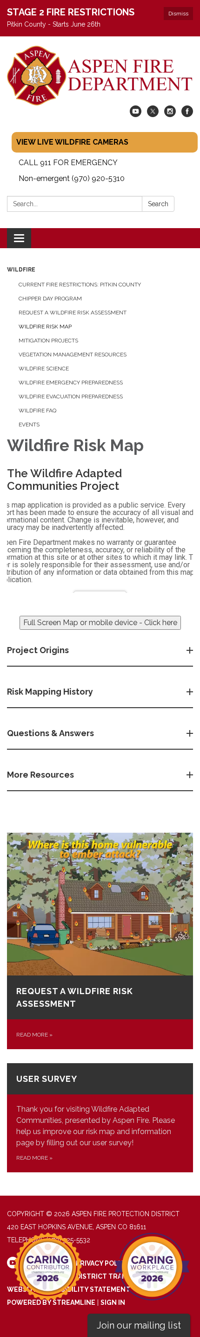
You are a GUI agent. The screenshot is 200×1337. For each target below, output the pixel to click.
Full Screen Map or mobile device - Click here (100, 622)
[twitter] (153, 114)
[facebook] (187, 114)
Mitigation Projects (48, 340)
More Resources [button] (40, 775)
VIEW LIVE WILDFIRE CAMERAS (72, 142)
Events (29, 424)
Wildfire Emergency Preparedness (71, 382)
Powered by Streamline (51, 1302)
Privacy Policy (102, 1263)
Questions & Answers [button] (50, 733)
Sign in (112, 1302)
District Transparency (119, 1276)
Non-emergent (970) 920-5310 (72, 178)
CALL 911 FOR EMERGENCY (68, 162)
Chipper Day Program (50, 298)
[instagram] (170, 114)
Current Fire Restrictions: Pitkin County (80, 284)
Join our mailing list (139, 1325)
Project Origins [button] (38, 650)
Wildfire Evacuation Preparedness (71, 396)
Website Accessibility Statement (68, 1289)
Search (158, 204)
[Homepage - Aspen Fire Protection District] (100, 75)
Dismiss (178, 13)
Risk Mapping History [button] (50, 691)
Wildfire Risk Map (45, 326)
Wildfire (21, 269)
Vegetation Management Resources (73, 354)
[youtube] (135, 114)
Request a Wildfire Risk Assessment (73, 312)
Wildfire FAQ (37, 410)
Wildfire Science (44, 368)
